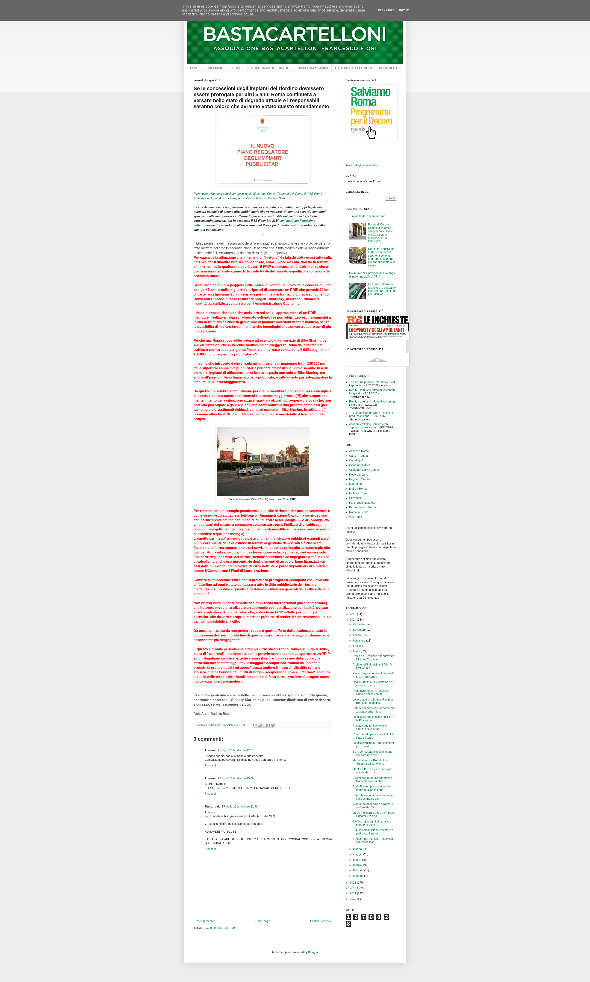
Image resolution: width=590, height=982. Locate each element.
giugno (358, 849)
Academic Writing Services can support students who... (368, 426)
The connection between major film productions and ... (371, 414)
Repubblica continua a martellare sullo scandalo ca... (373, 797)
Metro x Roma (358, 488)
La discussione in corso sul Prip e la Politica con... (374, 718)
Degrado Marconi (360, 479)
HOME (195, 68)
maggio (358, 854)
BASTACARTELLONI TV (353, 68)
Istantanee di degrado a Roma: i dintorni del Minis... (373, 805)
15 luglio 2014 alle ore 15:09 (236, 778)
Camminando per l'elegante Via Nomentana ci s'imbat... (372, 779)
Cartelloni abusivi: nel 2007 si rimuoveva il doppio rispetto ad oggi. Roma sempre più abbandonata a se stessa (381, 257)
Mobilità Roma (358, 493)
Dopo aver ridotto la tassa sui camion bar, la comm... (371, 692)
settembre (359, 640)
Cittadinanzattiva (359, 465)
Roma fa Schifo (358, 512)
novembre (359, 629)
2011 (353, 893)
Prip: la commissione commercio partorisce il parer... (373, 831)
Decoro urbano (358, 474)
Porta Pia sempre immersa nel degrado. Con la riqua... (371, 788)
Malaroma (355, 483)
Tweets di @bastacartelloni (362, 165)
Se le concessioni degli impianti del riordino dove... (372, 753)
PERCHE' (237, 68)
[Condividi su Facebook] (268, 725)
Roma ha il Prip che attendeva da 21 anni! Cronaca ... (373, 657)
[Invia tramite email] (255, 725)
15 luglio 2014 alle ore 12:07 (236, 750)
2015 (353, 614)
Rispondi (210, 765)
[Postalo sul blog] (259, 725)
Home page (262, 921)
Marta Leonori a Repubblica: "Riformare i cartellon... (370, 762)
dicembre (359, 624)
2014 (353, 619)
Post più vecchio (320, 921)
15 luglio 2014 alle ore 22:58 (240, 806)
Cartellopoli (356, 460)
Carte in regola (358, 455)
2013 (353, 882)
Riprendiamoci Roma (362, 507)
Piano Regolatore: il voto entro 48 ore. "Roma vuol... (374, 675)
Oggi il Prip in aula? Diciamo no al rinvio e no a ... (374, 683)
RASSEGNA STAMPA (312, 68)
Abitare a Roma (359, 451)
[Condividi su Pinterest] (272, 725)
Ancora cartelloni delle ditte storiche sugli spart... (370, 727)
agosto (357, 646)
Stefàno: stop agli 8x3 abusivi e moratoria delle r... (372, 823)
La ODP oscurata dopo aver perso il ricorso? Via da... (374, 814)
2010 (353, 898)
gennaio (358, 876)
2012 (353, 888)
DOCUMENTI (388, 68)
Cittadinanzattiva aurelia (364, 469)
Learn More (385, 10)
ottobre (358, 635)
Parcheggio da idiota (362, 502)
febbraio (358, 870)
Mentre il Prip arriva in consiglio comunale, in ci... (372, 771)
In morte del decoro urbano (368, 216)
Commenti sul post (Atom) (222, 927)
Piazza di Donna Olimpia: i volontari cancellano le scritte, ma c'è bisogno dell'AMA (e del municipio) (381, 233)
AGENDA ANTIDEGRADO (270, 68)
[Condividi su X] (263, 725)
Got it (404, 10)
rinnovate (208, 225)
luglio (357, 651)
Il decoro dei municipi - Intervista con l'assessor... (373, 840)
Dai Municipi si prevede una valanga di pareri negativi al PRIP (372, 275)
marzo (357, 865)
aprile (357, 859)
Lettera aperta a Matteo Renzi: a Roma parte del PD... (373, 701)
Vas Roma (355, 516)
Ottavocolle (356, 498)
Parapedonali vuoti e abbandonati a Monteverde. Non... (374, 710)
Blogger (313, 952)
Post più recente (205, 921)
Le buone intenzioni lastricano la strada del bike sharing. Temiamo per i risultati (382, 289)
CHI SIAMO (215, 68)
